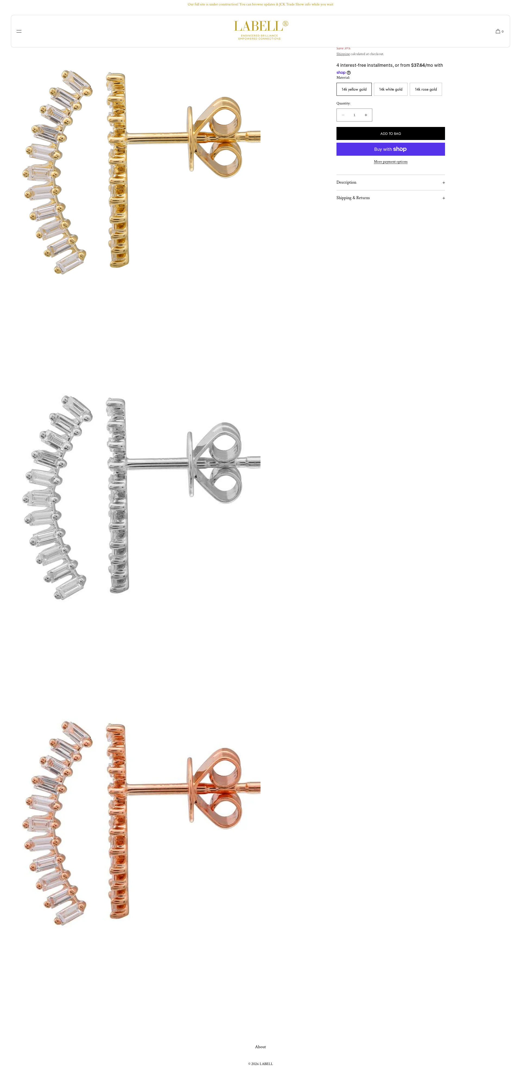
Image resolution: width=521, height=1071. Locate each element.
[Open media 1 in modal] (130, 172)
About (260, 1047)
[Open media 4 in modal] (130, 823)
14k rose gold (426, 89)
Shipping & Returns (353, 198)
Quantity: (343, 103)
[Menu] (23, 31)
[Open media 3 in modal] (130, 498)
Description (346, 182)
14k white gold (390, 89)
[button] (498, 31)
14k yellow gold (354, 89)
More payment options (391, 161)
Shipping (343, 54)
